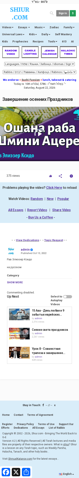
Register (7, 424)
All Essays (15, 210)
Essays (23, 27)
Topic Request (53, 240)
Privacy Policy (25, 424)
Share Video (61, 210)
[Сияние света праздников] (19, 333)
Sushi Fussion (30, 79)
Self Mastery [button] (63, 34)
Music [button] (39, 27)
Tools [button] (51, 41)
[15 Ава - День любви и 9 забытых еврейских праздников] (19, 314)
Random (37, 199)
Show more (15, 282)
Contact (18, 414)
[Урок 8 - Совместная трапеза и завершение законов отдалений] (19, 352)
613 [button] (64, 41)
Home (6, 414)
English (67, 474)
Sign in (63, 13)
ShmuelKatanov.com (20, 458)
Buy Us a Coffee (40, 217)
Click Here (54, 188)
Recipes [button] (38, 41)
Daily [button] (45, 34)
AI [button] (72, 41)
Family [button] (68, 27)
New (50, 199)
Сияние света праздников (50, 329)
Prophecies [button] (20, 41)
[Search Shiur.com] (51, 13)
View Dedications (27, 240)
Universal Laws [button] (12, 34)
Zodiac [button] (54, 27)
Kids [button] (32, 34)
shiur (66, 444)
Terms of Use (46, 424)
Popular (63, 199)
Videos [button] (6, 27)
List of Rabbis (57, 427)
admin (25, 249)
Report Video (37, 210)
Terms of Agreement (40, 414)
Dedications (21, 427)
